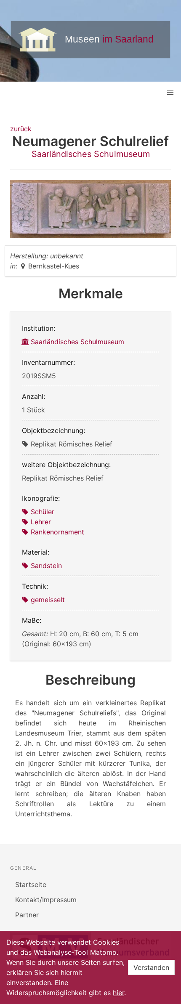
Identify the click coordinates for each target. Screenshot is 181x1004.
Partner (27, 915)
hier (118, 992)
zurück (21, 129)
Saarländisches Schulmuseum (91, 154)
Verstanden (151, 967)
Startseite (30, 884)
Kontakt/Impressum (46, 899)
